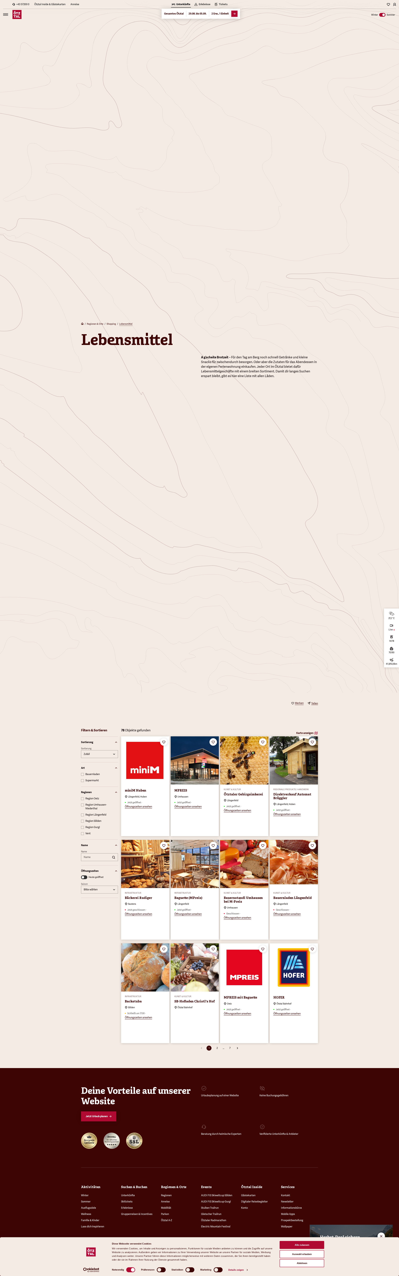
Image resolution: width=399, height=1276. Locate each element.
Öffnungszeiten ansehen (138, 806)
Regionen (166, 1195)
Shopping (111, 324)
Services (288, 1187)
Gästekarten (248, 1195)
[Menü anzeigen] (5, 14)
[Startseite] (82, 324)
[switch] (161, 1269)
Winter (85, 1195)
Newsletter (287, 1201)
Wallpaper (286, 1226)
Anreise (74, 4)
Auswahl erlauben (302, 1254)
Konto (244, 1207)
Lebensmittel (125, 324)
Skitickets (126, 1201)
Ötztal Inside (251, 1187)
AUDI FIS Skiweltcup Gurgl (216, 1201)
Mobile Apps (288, 1214)
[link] (221, 4)
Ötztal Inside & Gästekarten (49, 4)
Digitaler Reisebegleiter (254, 1201)
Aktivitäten (90, 1187)
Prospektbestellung (292, 1220)
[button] (99, 742)
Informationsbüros (291, 1207)
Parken (165, 1214)
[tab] (181, 4)
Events (206, 1187)
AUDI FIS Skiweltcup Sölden (216, 1195)
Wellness (86, 1214)
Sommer (86, 1201)
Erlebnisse (127, 1207)
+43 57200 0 (22, 4)
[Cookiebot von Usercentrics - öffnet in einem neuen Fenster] (91, 1270)
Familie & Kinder (90, 1220)
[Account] (394, 4)
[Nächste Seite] (237, 1048)
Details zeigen (236, 1270)
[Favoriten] (388, 4)
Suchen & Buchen (134, 1187)
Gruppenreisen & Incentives (136, 1214)
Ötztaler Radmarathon (213, 1220)
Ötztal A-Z (166, 1220)
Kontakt (285, 1195)
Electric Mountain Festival (215, 1226)
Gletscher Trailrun (211, 1214)
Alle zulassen (302, 1245)
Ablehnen (302, 1263)
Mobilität (166, 1207)
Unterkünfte (128, 1195)
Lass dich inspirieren (92, 1226)
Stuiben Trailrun (210, 1207)
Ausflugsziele (88, 1207)
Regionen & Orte (95, 324)
